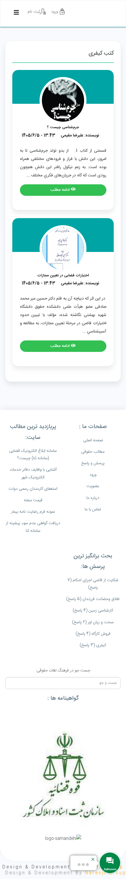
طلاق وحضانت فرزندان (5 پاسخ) (93, 599)
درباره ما (92, 498)
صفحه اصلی (93, 440)
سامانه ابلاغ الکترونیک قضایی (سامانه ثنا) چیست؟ (33, 454)
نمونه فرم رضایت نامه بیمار (33, 511)
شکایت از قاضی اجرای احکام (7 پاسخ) (92, 584)
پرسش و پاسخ (93, 463)
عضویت (92, 486)
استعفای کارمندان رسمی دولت (32, 488)
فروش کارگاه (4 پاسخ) (93, 633)
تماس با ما (93, 509)
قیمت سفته (33, 500)
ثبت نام (34, 11)
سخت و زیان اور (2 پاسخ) (93, 622)
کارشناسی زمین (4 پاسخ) (93, 610)
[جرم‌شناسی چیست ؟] (63, 100)
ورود (55, 11)
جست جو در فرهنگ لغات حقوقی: (63, 670)
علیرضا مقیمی (72, 135)
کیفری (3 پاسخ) (93, 645)
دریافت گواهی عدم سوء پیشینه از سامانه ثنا (33, 527)
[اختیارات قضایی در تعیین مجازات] (63, 248)
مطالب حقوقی (93, 451)
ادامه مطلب (60, 189)
